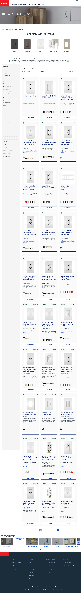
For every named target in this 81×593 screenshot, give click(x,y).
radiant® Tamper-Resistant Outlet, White (49, 187)
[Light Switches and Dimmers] (70, 541)
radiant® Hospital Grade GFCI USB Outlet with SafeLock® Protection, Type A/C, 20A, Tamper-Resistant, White (49, 458)
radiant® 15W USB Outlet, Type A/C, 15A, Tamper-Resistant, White (67, 142)
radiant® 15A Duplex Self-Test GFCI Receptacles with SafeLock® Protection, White (29, 187)
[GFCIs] (57, 541)
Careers (31, 572)
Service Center (67, 562)
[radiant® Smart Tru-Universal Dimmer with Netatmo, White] (30, 447)
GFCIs (57, 546)
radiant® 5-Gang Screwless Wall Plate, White (67, 187)
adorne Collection (6, 546)
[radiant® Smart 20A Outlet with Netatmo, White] (30, 313)
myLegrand (65, 559)
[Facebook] (32, 586)
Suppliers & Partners (34, 579)
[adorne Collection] (7, 541)
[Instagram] (37, 586)
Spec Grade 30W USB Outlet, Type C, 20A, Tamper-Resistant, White (67, 277)
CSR (30, 565)
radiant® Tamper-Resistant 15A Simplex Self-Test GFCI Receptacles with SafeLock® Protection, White (48, 369)
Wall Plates (66, 51)
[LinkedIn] (42, 586)
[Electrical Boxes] (45, 541)
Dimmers (14, 51)
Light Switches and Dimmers (70, 546)
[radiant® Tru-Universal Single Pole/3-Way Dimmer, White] (67, 404)
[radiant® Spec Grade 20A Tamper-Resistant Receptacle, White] (49, 132)
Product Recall (49, 565)
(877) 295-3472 (49, 572)
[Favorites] (78, 4)
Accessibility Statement (51, 569)
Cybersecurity (59, 589)
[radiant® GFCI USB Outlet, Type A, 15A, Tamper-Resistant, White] (30, 267)
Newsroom (31, 575)
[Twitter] (51, 586)
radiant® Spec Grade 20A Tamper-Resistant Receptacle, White (49, 142)
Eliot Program (32, 569)
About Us (31, 559)
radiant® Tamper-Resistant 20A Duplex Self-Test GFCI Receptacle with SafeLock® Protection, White (48, 503)
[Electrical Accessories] (32, 541)
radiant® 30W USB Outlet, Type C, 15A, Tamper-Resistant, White (66, 369)
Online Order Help (51, 562)
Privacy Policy (28, 589)
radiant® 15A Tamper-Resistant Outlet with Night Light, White (29, 142)
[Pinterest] (46, 586)
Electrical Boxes (45, 546)
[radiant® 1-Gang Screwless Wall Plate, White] (30, 404)
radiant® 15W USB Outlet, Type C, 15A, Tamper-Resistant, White (48, 324)
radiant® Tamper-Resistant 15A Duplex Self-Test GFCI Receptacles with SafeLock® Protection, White (48, 232)
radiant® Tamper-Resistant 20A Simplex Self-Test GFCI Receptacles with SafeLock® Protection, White (67, 458)
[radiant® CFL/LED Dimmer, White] (49, 404)
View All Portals (66, 569)
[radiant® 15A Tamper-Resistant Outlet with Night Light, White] (30, 132)
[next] (58, 530)
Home (3, 29)
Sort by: (23, 71)
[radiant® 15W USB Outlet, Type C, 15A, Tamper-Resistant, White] (49, 313)
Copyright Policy (44, 589)
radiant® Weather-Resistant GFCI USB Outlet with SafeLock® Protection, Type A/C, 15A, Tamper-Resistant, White (30, 369)
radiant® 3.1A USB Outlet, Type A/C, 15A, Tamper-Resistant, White (67, 232)
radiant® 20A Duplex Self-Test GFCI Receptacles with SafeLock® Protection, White (67, 503)
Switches (27, 51)
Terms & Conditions (36, 589)
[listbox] (40, 544)
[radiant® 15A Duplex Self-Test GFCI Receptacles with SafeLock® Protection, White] (30, 177)
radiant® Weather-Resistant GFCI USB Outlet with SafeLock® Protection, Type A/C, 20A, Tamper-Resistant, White (30, 232)
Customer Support (50, 559)
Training (14, 569)
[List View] (44, 71)
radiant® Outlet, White (29, 96)
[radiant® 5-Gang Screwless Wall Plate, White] (67, 177)
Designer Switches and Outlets (19, 539)
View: (69, 71)
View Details (30, 117)
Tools (13, 559)
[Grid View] (42, 71)
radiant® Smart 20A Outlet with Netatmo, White (29, 324)
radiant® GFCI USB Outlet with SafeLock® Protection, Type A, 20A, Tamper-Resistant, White (49, 277)
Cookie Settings (52, 589)
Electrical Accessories (32, 546)
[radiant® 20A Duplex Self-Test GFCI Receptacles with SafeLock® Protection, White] (67, 492)
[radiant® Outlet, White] (30, 87)
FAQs (13, 565)
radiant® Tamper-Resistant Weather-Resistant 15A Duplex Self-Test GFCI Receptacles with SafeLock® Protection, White (67, 97)
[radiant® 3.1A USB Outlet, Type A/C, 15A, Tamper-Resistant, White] (67, 222)
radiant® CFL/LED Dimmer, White (47, 413)
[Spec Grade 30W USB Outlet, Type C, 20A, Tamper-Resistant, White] (67, 267)
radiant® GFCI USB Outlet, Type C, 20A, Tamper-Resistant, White (29, 503)
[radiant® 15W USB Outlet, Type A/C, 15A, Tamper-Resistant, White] (67, 132)
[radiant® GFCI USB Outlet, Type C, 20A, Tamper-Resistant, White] (30, 492)
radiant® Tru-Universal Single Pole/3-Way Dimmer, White (67, 414)
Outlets (40, 51)
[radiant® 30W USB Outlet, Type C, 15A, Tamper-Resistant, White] (67, 359)
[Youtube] (55, 586)
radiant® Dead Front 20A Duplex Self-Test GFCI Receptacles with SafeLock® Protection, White (67, 324)
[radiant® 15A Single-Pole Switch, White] (49, 87)
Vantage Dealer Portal (69, 565)
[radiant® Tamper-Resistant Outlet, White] (49, 177)
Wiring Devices (9, 29)
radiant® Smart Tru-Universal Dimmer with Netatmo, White (30, 458)
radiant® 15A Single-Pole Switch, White (49, 97)
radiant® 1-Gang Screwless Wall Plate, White (29, 414)
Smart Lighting (53, 51)
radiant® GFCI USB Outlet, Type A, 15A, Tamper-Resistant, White (29, 277)
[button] (10, 70)
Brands (30, 562)
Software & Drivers (16, 562)
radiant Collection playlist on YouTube (39, 63)
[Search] (76, 4)
